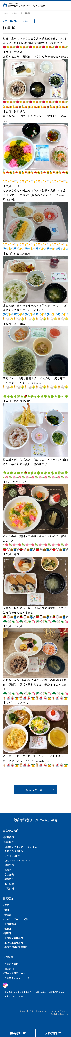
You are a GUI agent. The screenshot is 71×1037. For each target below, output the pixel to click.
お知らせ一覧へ (35, 790)
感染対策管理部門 (13, 942)
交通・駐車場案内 (24, 992)
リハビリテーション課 (16, 919)
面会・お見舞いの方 (14, 973)
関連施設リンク (57, 992)
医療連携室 (10, 924)
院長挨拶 (9, 837)
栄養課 (7, 928)
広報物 (7, 869)
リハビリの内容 (12, 855)
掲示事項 (9, 883)
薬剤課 (7, 933)
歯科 (6, 910)
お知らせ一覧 (17, 13)
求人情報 (8, 992)
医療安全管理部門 (13, 938)
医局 (6, 905)
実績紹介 (9, 879)
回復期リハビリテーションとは (20, 846)
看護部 (7, 914)
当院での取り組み (13, 851)
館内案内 (9, 865)
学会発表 (9, 874)
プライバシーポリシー (14, 996)
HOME (6, 13)
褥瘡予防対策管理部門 (16, 947)
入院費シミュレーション (17, 978)
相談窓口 (9, 968)
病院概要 (9, 842)
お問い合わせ (41, 992)
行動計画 (9, 888)
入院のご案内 (11, 964)
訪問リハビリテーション (17, 860)
